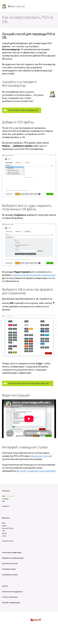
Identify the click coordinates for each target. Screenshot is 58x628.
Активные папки (9, 569)
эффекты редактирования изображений (34, 275)
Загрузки (6, 490)
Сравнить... (6, 506)
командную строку (40, 455)
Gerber (4, 533)
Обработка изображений (12, 558)
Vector (4, 536)
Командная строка (10, 574)
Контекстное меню (10, 563)
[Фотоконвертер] (13, 6)
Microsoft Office (7, 528)
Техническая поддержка (12, 591)
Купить (5, 586)
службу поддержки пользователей (37, 470)
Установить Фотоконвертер (23, 110)
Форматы (6, 518)
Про (3, 501)
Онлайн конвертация (11, 602)
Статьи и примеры (10, 597)
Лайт (4, 496)
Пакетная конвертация (11, 552)
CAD (3, 531)
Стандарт (5, 499)
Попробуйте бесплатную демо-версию (28, 383)
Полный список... (8, 541)
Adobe (4, 526)
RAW (3, 523)
